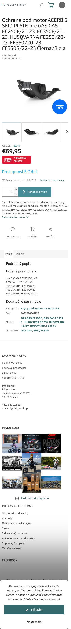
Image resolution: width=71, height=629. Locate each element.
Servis (5, 528)
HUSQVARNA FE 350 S (43, 326)
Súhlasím (37, 610)
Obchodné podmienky (15, 513)
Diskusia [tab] (19, 254)
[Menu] (62, 5)
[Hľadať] (41, 5)
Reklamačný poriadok (14, 533)
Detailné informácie (13, 217)
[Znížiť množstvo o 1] (16, 194)
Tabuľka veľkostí (12, 548)
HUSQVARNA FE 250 (36, 322)
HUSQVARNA (41, 331)
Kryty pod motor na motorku (40, 309)
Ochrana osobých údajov (16, 523)
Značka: (11, 58)
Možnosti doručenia (52, 180)
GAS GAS (26, 331)
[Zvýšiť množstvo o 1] (16, 189)
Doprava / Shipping (13, 543)
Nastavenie (34, 622)
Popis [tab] (8, 254)
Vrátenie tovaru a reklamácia (19, 538)
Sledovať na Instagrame (35, 498)
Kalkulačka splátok (20, 159)
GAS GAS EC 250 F (31, 318)
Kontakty (7, 518)
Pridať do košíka (37, 191)
